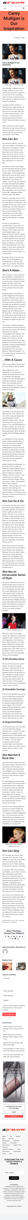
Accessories (13, 1143)
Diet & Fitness (5, 1151)
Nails (3, 1138)
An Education (18, 202)
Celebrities (21, 920)
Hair (11, 1136)
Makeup (18, 1136)
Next (23, 37)
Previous (17, 37)
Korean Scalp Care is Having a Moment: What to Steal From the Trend (13, 1037)
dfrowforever (7, 920)
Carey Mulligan (6, 88)
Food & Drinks (17, 1151)
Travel (4, 1153)
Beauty (4, 1136)
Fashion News (6, 1145)
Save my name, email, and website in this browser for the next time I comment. (13, 1008)
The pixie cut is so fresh (15, 514)
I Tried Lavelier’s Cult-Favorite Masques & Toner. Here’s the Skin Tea (13, 1029)
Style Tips (5, 1147)
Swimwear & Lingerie (7, 1149)
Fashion (4, 1143)
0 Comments (13, 922)
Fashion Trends (17, 1145)
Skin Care (11, 1138)
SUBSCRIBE (14, 1116)
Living (18, 1149)
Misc (10, 1153)
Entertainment (5, 922)
